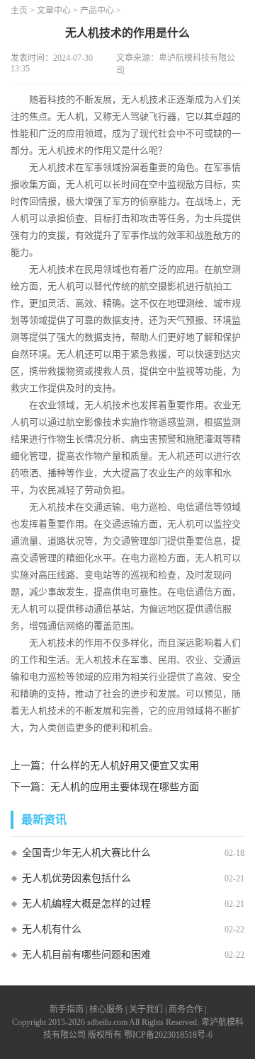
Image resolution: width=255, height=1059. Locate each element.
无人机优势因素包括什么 (76, 878)
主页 (19, 11)
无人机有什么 (51, 929)
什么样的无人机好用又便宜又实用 (124, 765)
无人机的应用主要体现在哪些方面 (124, 787)
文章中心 (54, 11)
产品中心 (97, 11)
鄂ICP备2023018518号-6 (168, 1035)
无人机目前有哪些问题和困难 (86, 954)
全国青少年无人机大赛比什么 (86, 852)
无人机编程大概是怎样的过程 (86, 903)
